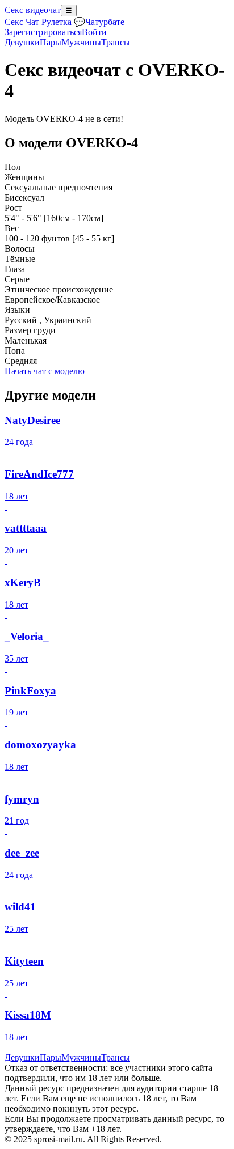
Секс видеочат (33, 10)
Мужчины (81, 42)
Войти (94, 32)
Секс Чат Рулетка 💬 (45, 22)
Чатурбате (104, 22)
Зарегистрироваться (43, 32)
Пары (50, 42)
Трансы (115, 42)
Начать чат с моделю (45, 371)
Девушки (22, 42)
